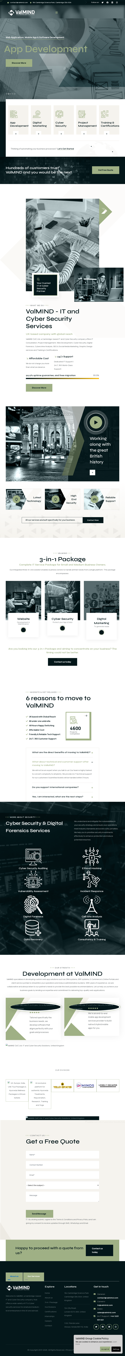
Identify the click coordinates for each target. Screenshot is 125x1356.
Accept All (105, 1349)
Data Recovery (33, 939)
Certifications (51, 1311)
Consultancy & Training (92, 939)
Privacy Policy (83, 1219)
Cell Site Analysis (92, 916)
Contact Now (93, 520)
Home (47, 1293)
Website (23, 619)
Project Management (87, 124)
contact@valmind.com (19, 2)
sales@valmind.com (106, 1312)
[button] (6, 94)
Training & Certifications (110, 124)
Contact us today (62, 661)
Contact (48, 1325)
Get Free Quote (105, 170)
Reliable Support (108, 499)
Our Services (34, 1276)
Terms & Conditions (64, 1219)
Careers (48, 1321)
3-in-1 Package (51, 1302)
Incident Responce (91, 891)
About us (14, 1276)
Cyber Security (61, 124)
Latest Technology (28, 499)
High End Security (68, 499)
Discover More (19, 63)
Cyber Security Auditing (33, 868)
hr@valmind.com (105, 1305)
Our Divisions (50, 1307)
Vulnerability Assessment (33, 891)
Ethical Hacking (92, 868)
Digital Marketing (40, 124)
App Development (19, 124)
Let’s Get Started (65, 148)
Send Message (39, 1213)
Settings (116, 1349)
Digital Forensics (33, 916)
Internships (49, 1316)
